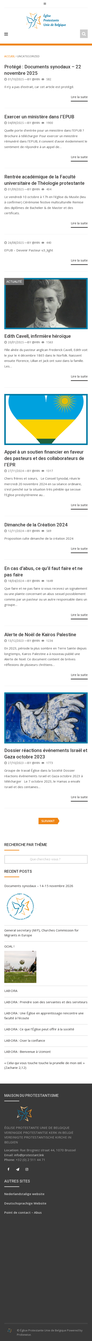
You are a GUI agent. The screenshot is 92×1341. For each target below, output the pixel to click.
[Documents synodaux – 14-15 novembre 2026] (20, 907)
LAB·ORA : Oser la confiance (24, 1040)
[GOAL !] (20, 967)
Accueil (9, 56)
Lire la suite (79, 97)
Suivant (48, 821)
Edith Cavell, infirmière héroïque (37, 336)
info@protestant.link (29, 1155)
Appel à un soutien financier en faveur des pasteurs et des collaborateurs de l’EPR (44, 458)
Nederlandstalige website (24, 1194)
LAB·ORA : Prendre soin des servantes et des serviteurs (46, 1002)
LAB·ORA (10, 990)
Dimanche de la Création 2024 (36, 524)
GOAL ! (9, 946)
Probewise (24, 1335)
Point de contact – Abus (23, 1212)
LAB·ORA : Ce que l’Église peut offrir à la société (39, 1029)
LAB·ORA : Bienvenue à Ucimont (27, 1051)
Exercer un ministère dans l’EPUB (39, 116)
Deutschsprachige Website (25, 1203)
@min (36, 79)
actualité (14, 281)
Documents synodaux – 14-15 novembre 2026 (38, 886)
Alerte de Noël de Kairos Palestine (40, 634)
